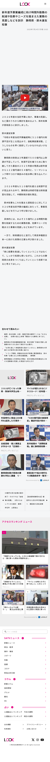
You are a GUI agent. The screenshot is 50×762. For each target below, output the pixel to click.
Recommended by (33, 480)
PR (5, 701)
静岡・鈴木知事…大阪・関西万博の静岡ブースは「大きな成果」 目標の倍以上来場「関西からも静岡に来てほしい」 (25, 336)
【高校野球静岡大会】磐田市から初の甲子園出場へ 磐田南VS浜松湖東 (35, 500)
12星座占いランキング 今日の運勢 (18, 712)
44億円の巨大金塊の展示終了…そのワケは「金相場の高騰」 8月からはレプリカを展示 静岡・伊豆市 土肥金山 (14, 500)
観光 (6, 696)
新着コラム (8, 684)
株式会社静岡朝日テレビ (18, 745)
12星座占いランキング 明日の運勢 (18, 716)
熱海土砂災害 (9, 673)
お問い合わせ (32, 729)
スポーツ (7, 655)
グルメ (6, 692)
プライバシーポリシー (35, 724)
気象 (6, 660)
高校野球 (7, 688)
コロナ (6, 668)
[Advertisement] (25, 57)
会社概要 (7, 724)
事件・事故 (8, 651)
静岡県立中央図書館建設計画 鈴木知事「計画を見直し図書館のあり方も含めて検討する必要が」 (25, 343)
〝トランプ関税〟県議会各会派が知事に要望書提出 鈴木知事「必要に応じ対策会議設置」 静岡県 (25, 354)
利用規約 (7, 729)
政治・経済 (8, 647)
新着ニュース (9, 643)
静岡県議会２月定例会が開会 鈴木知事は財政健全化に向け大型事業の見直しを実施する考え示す (25, 360)
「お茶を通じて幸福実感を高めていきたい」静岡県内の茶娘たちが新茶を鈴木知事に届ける (25, 349)
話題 (6, 664)
